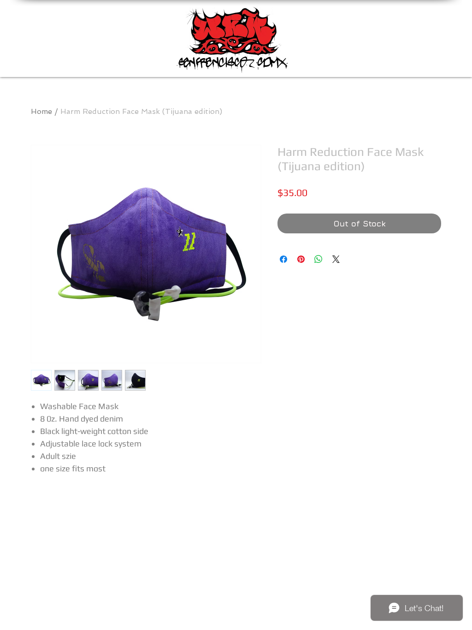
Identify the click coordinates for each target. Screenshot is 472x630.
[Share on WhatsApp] (318, 259)
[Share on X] (336, 259)
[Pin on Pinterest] (301, 259)
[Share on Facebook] (283, 259)
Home (41, 111)
